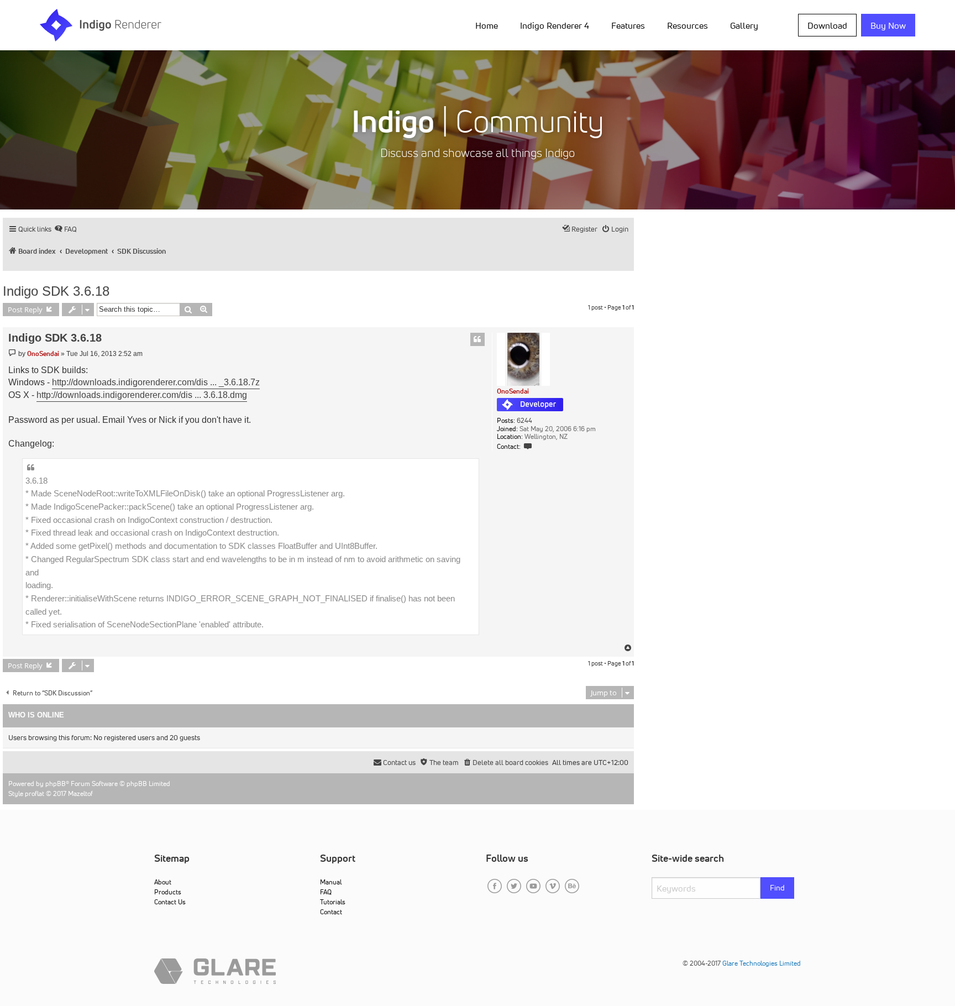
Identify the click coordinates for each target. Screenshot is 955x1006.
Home (486, 25)
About (162, 882)
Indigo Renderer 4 (554, 25)
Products (167, 892)
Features (628, 25)
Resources (687, 25)
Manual (331, 882)
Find (777, 888)
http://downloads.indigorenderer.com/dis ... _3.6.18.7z (156, 382)
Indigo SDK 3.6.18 (56, 291)
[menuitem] (488, 24)
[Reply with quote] (477, 339)
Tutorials (332, 902)
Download (827, 25)
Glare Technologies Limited (761, 963)
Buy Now (888, 25)
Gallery (744, 25)
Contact (331, 911)
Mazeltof (80, 793)
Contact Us (170, 902)
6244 (524, 421)
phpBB (55, 783)
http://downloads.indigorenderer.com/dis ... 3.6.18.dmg (141, 395)
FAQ (326, 892)
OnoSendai (513, 391)
